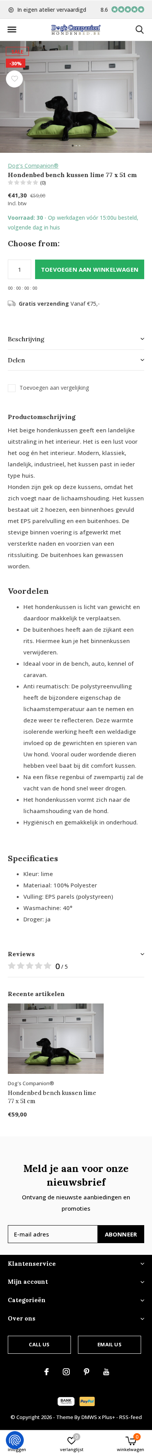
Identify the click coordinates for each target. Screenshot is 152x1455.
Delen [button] (16, 360)
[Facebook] (46, 1371)
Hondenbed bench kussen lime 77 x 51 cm (52, 1097)
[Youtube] (106, 1371)
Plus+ (108, 1417)
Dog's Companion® (33, 165)
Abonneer (121, 1234)
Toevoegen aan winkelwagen (89, 269)
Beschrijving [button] (26, 339)
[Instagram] (66, 1371)
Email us (109, 1344)
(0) (43, 182)
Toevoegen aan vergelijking (54, 387)
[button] (11, 29)
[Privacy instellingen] (15, 1440)
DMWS (89, 1417)
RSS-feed (130, 1417)
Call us (39, 1344)
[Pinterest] (86, 1371)
